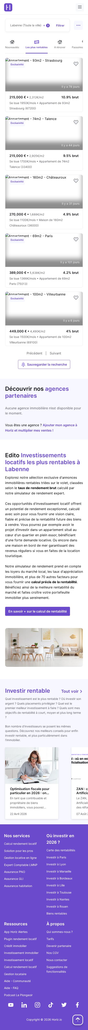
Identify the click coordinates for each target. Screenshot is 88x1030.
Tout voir (70, 691)
